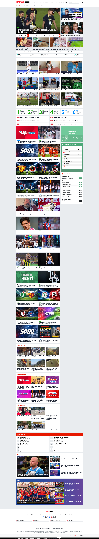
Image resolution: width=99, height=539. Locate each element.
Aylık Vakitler (65, 140)
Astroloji (65, 2)
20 (57, 35)
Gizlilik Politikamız (53, 538)
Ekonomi (42, 2)
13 (42, 35)
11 (38, 35)
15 (46, 35)
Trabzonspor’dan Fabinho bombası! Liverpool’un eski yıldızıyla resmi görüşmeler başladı (27, 268)
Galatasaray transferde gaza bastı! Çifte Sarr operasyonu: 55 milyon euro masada (47, 142)
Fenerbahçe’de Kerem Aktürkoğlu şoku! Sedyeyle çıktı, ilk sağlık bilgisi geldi (34, 112)
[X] (46, 517)
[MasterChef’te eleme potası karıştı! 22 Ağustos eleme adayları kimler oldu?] (49, 186)
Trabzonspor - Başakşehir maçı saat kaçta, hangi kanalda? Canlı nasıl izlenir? (26, 196)
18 (53, 35)
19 (55, 35)
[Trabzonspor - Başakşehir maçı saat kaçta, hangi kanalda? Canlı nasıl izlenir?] (27, 186)
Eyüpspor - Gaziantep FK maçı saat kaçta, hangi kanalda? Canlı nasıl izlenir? (48, 178)
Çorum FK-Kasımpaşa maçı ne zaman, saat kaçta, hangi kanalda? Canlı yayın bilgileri (26, 323)
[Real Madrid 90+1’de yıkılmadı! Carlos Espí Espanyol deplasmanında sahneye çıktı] (27, 150)
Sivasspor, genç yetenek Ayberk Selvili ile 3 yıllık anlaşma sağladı (36, 5)
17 (51, 35)
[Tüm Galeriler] (81, 453)
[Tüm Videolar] (81, 479)
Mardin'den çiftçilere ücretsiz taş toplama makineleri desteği (39, 51)
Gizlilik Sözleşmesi (31, 535)
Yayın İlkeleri (24, 535)
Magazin (47, 2)
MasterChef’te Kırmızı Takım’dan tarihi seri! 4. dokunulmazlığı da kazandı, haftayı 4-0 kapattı (48, 250)
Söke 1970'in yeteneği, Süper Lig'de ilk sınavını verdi (65, 51)
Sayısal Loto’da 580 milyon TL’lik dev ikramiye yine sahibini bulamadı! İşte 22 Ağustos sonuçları (26, 142)
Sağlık (56, 2)
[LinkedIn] (49, 517)
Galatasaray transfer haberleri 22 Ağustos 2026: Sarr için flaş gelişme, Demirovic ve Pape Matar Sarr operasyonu (57, 112)
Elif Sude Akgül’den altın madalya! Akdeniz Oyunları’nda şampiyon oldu (47, 214)
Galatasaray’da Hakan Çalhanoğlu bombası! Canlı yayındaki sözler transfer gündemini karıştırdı (45, 112)
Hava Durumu (36, 520)
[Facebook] (44, 517)
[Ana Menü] (82, 2)
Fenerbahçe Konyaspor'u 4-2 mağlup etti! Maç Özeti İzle (23, 112)
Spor (37, 2)
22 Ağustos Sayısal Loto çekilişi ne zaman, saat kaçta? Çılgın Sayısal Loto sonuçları (78, 112)
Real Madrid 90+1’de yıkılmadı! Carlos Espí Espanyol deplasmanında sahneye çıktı (26, 160)
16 (49, 35)
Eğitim (18, 284)
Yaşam (52, 2)
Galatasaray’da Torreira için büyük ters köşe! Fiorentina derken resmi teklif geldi (47, 323)
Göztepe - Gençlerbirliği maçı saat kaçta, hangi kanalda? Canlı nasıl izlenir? (25, 178)
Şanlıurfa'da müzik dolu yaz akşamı (61, 117)
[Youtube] (51, 517)
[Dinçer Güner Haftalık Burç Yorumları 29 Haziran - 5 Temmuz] (55, 464)
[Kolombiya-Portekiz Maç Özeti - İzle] (59, 494)
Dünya (60, 2)
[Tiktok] (53, 517)
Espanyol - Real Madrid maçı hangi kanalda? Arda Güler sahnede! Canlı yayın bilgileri (26, 232)
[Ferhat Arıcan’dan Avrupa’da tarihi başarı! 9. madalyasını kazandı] (49, 259)
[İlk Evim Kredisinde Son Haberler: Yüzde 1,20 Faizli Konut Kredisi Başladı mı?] (49, 331)
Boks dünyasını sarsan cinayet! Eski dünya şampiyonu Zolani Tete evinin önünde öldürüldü (27, 250)
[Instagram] (47, 517)
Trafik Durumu (70, 520)
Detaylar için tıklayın (72, 170)
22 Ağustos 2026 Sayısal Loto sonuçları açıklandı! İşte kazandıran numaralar (67, 112)
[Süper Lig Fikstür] (81, 173)
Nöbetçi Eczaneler (20, 520)
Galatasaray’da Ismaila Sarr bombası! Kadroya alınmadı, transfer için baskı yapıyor (48, 232)
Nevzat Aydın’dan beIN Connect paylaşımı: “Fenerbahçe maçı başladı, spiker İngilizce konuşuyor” (25, 214)
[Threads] (55, 517)
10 (36, 35)
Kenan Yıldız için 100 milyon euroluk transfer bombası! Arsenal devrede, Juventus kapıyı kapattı (48, 286)
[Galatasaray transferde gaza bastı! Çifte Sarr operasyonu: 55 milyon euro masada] (49, 132)
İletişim (18, 535)
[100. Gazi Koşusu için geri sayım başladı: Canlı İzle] (59, 488)
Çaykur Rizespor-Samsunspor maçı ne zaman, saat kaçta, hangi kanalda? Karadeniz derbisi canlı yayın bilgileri (48, 304)
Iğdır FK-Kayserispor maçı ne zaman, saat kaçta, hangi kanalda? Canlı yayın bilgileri (26, 304)
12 (40, 35)
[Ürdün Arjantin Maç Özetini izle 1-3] (59, 500)
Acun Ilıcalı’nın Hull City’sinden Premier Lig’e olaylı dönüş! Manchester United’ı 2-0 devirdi (26, 341)
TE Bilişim (76, 535)
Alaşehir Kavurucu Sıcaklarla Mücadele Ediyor (29, 120)
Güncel (33, 2)
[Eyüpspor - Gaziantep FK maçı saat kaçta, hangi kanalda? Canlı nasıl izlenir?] (49, 168)
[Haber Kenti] (23, 2)
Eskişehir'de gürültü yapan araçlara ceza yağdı (29, 117)
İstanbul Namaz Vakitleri (55, 520)
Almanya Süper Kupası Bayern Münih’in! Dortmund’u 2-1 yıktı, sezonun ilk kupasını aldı (49, 160)
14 (44, 35)
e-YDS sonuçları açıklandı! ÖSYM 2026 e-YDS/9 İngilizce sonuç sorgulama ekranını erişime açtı (26, 286)
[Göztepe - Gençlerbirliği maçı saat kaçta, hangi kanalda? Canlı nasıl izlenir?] (27, 168)
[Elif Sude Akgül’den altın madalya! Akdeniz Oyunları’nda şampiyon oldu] (49, 204)
